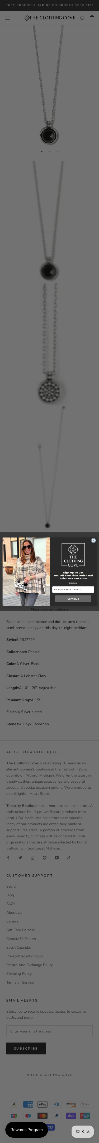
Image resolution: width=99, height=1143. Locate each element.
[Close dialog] (93, 540)
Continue (73, 598)
